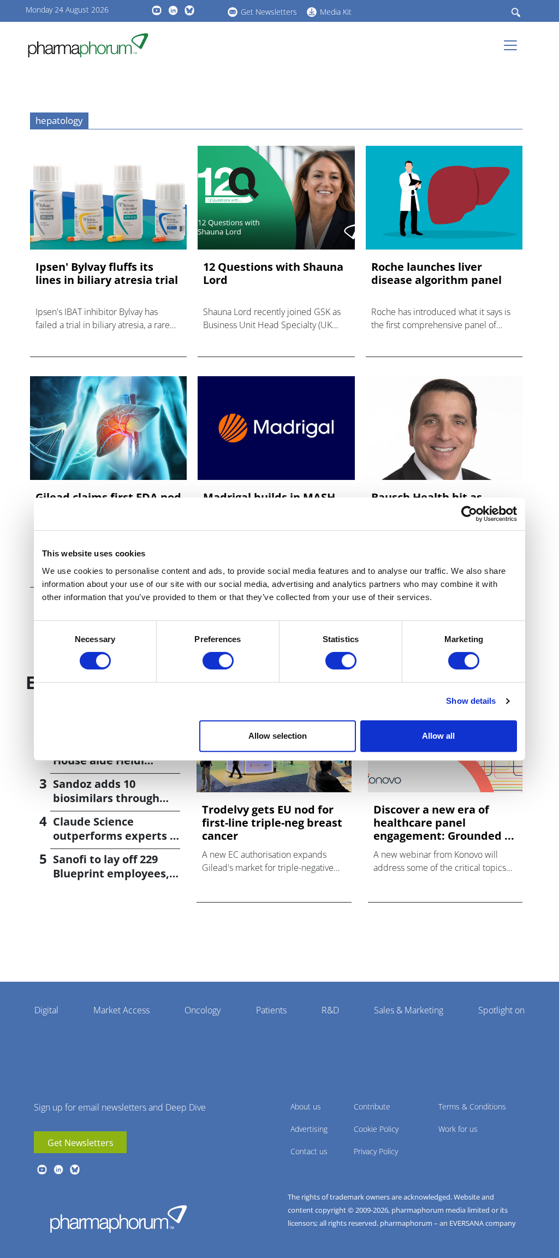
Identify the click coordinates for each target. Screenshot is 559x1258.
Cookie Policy (376, 1129)
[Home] (92, 45)
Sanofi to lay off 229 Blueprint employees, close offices (111, 873)
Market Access (121, 1010)
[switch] (218, 660)
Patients (271, 1010)
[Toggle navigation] (513, 45)
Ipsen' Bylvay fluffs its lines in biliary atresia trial (106, 273)
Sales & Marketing (408, 1010)
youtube (156, 10)
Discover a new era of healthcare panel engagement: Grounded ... (443, 822)
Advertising (309, 1129)
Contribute (372, 1106)
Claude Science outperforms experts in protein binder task (116, 835)
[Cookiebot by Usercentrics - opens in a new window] (469, 514)
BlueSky (189, 10)
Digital (46, 1010)
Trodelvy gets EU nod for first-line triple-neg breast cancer (272, 822)
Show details (471, 700)
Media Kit (336, 12)
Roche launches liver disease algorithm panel (436, 273)
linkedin (173, 10)
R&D (330, 1010)
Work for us (458, 1129)
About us (305, 1106)
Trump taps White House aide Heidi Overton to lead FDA (108, 760)
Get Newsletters (269, 12)
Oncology (203, 1010)
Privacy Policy (376, 1151)
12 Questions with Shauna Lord (273, 273)
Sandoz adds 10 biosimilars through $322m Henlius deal (106, 798)
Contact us (309, 1151)
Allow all (438, 735)
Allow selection (277, 735)
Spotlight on (501, 1010)
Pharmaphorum (118, 1219)
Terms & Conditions (472, 1106)
